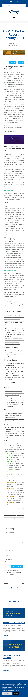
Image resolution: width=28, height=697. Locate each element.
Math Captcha (8, 559)
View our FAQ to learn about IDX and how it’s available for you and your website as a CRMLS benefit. (14, 340)
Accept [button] (16, 693)
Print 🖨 (13, 62)
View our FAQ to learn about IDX (13, 391)
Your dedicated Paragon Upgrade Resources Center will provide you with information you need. (14, 516)
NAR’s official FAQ (15, 193)
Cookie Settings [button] (7, 693)
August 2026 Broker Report (14, 623)
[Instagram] (17, 1)
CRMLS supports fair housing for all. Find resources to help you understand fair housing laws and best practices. (14, 317)
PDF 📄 (21, 62)
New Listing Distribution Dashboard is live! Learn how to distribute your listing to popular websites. (14, 415)
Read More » (6, 635)
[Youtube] (10, 1)
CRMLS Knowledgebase (12, 375)
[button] (14, 17)
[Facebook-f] (14, 1)
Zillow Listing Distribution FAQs (12, 344)
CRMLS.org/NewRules (11, 182)
